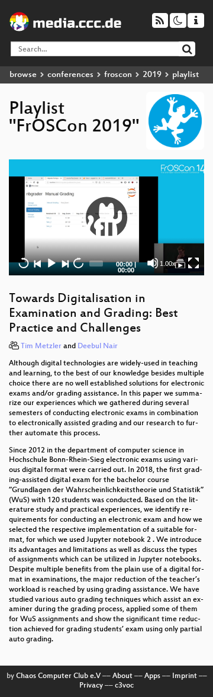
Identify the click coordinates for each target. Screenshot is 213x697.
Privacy (91, 686)
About (122, 676)
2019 (152, 75)
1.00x (168, 263)
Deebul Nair (98, 346)
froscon (118, 75)
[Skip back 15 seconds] (23, 263)
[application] (106, 217)
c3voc (124, 686)
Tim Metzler (41, 346)
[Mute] (152, 263)
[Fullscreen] (193, 263)
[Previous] (37, 263)
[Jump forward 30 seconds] (78, 263)
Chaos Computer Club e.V (58, 676)
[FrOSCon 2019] (180, 263)
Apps (152, 676)
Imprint (184, 676)
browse (23, 75)
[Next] (64, 263)
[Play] (106, 217)
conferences (70, 75)
